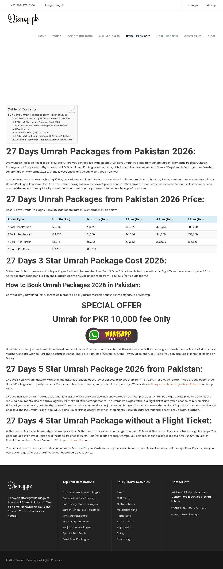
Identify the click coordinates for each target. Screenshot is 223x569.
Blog (211, 36)
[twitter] (170, 5)
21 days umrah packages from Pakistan (176, 384)
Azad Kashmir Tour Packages (81, 492)
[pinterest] (165, 5)
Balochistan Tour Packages (80, 498)
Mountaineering (127, 510)
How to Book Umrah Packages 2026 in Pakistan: (43, 125)
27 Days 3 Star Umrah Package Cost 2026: (37, 122)
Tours (56, 36)
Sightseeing (124, 527)
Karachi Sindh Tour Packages (81, 510)
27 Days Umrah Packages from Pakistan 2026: (39, 115)
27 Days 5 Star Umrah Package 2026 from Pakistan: (42, 136)
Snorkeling (123, 539)
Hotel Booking (167, 36)
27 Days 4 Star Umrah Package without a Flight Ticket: (44, 139)
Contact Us (192, 36)
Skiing (120, 533)
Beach (121, 492)
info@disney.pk (54, 5)
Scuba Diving (125, 521)
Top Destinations (80, 36)
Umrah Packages (138, 36)
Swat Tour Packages (76, 539)
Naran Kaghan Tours (76, 521)
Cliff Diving (123, 498)
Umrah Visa (77, 440)
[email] (153, 5)
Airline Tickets (109, 36)
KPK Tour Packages (75, 516)
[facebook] (159, 5)
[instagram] (176, 5)
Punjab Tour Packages (77, 527)
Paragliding (124, 516)
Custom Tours (17, 511)
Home (42, 36)
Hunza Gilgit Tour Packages (80, 504)
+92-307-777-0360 (23, 5)
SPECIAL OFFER (22, 128)
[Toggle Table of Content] (70, 110)
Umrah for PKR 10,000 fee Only (32, 132)
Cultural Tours (126, 504)
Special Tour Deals (74, 533)
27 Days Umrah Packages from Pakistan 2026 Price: (42, 118)
